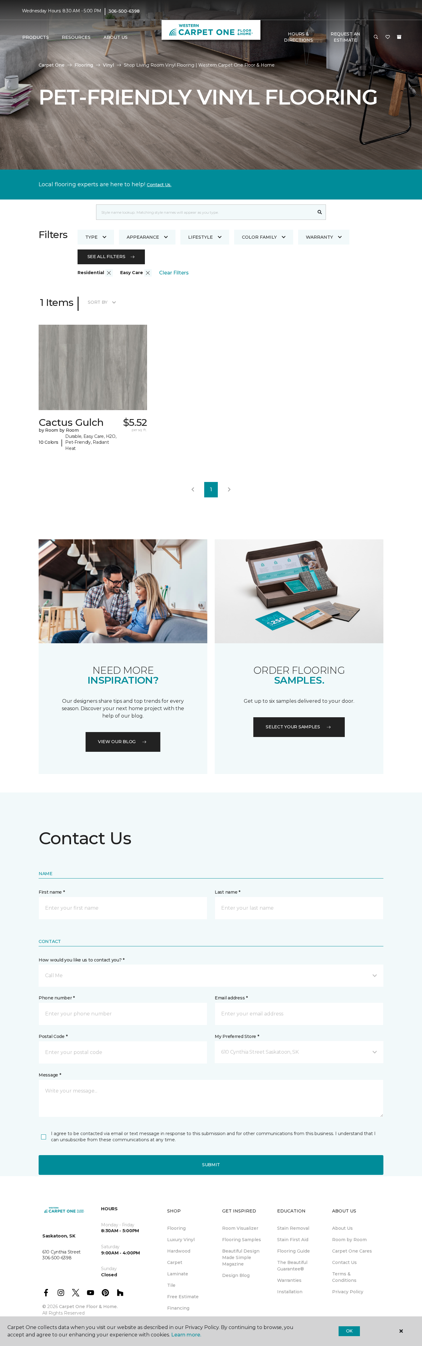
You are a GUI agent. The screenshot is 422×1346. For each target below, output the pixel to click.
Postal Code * (53, 1036)
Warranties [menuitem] (289, 1280)
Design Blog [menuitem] (236, 1275)
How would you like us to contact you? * (81, 960)
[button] (376, 37)
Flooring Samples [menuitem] (241, 1239)
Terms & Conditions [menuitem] (344, 1277)
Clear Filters (174, 273)
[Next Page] (229, 489)
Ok (349, 1331)
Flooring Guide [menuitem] (293, 1251)
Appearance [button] (143, 237)
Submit (211, 1164)
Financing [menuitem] (178, 1308)
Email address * (231, 998)
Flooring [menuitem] (176, 1228)
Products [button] (35, 37)
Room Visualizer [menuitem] (240, 1228)
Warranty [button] (319, 237)
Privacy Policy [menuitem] (347, 1292)
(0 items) (399, 37)
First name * (52, 892)
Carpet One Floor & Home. (88, 1306)
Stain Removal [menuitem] (293, 1228)
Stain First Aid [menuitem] (292, 1239)
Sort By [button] (97, 302)
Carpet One (52, 65)
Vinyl (108, 65)
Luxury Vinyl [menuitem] (181, 1239)
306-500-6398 (124, 11)
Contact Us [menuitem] (344, 1262)
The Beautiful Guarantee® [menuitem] (292, 1266)
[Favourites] (388, 37)
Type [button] (91, 237)
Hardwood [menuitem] (178, 1251)
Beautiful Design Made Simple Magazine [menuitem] (241, 1257)
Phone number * (57, 998)
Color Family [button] (259, 237)
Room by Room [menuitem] (349, 1239)
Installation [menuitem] (289, 1292)
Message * (50, 1075)
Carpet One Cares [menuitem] (352, 1251)
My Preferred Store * (237, 1036)
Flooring (83, 65)
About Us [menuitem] (342, 1228)
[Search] (320, 212)
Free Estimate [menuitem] (183, 1296)
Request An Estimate (345, 37)
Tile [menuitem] (171, 1285)
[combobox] (205, 212)
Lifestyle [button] (200, 237)
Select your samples (293, 727)
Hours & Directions (298, 37)
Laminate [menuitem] (177, 1274)
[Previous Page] (192, 489)
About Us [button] (115, 37)
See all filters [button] (106, 256)
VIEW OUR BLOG (117, 741)
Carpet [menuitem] (174, 1262)
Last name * (227, 892)
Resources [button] (76, 37)
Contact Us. (159, 184)
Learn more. (186, 1335)
